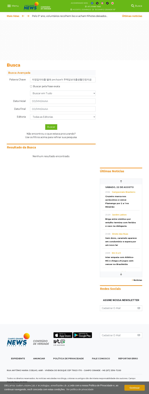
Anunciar (39, 358)
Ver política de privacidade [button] (80, 389)
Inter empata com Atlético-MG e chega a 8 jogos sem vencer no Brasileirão (119, 260)
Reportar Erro (128, 358)
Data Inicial (19, 101)
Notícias (137, 280)
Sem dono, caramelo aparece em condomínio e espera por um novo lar (121, 241)
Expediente (18, 358)
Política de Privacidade (68, 358)
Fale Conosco (101, 358)
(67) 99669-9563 (94, 6)
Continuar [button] (135, 388)
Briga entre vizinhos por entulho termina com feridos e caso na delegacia (120, 222)
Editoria (21, 116)
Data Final (20, 109)
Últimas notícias (132, 16)
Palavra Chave (17, 79)
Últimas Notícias (112, 171)
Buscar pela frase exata (46, 86)
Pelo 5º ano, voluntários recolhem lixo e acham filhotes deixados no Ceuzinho (77, 16)
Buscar (51, 127)
